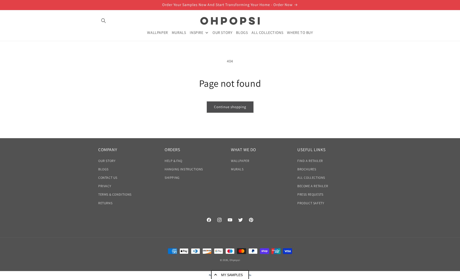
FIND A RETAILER (310, 160)
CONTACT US (107, 177)
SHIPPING (172, 177)
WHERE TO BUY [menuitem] (300, 32)
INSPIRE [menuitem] (196, 32)
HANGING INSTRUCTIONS (184, 169)
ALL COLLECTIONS (311, 177)
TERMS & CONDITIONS (115, 194)
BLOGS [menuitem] (242, 32)
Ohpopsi (235, 260)
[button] (103, 20)
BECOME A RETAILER (312, 186)
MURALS (237, 169)
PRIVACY (104, 186)
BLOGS (103, 169)
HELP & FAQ (173, 160)
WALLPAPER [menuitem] (157, 32)
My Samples (232, 275)
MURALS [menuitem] (179, 32)
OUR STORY (106, 160)
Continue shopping (230, 107)
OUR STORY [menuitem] (222, 32)
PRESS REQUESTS (310, 194)
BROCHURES (306, 169)
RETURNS (105, 203)
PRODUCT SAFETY (310, 203)
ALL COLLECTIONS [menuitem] (267, 32)
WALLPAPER (240, 160)
